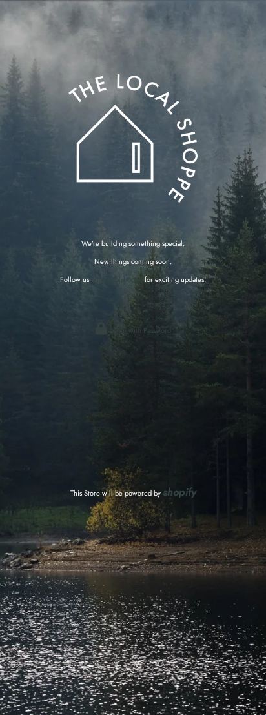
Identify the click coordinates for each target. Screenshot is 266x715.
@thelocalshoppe (117, 279)
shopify (179, 492)
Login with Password (140, 330)
